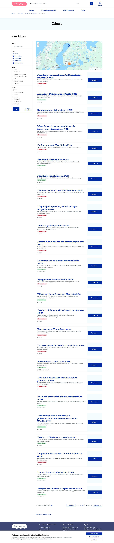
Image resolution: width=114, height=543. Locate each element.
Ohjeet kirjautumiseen (90, 527)
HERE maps (99, 69)
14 (86, 505)
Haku (13, 43)
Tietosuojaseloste (44, 527)
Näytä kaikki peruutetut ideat (43, 514)
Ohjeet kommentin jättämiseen (92, 529)
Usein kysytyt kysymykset (70, 527)
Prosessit (20, 14)
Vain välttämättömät (94, 536)
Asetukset (94, 540)
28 (91, 505)
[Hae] (91, 3)
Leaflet (93, 69)
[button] (67, 44)
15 (88, 505)
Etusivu (14, 14)
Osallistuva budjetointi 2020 (33, 14)
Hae (16, 109)
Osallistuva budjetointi (69, 529)
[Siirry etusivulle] (24, 526)
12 (82, 505)
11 (80, 505)
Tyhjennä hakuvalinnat (27, 109)
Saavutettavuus (44, 529)
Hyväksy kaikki (94, 533)
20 (52, 505)
